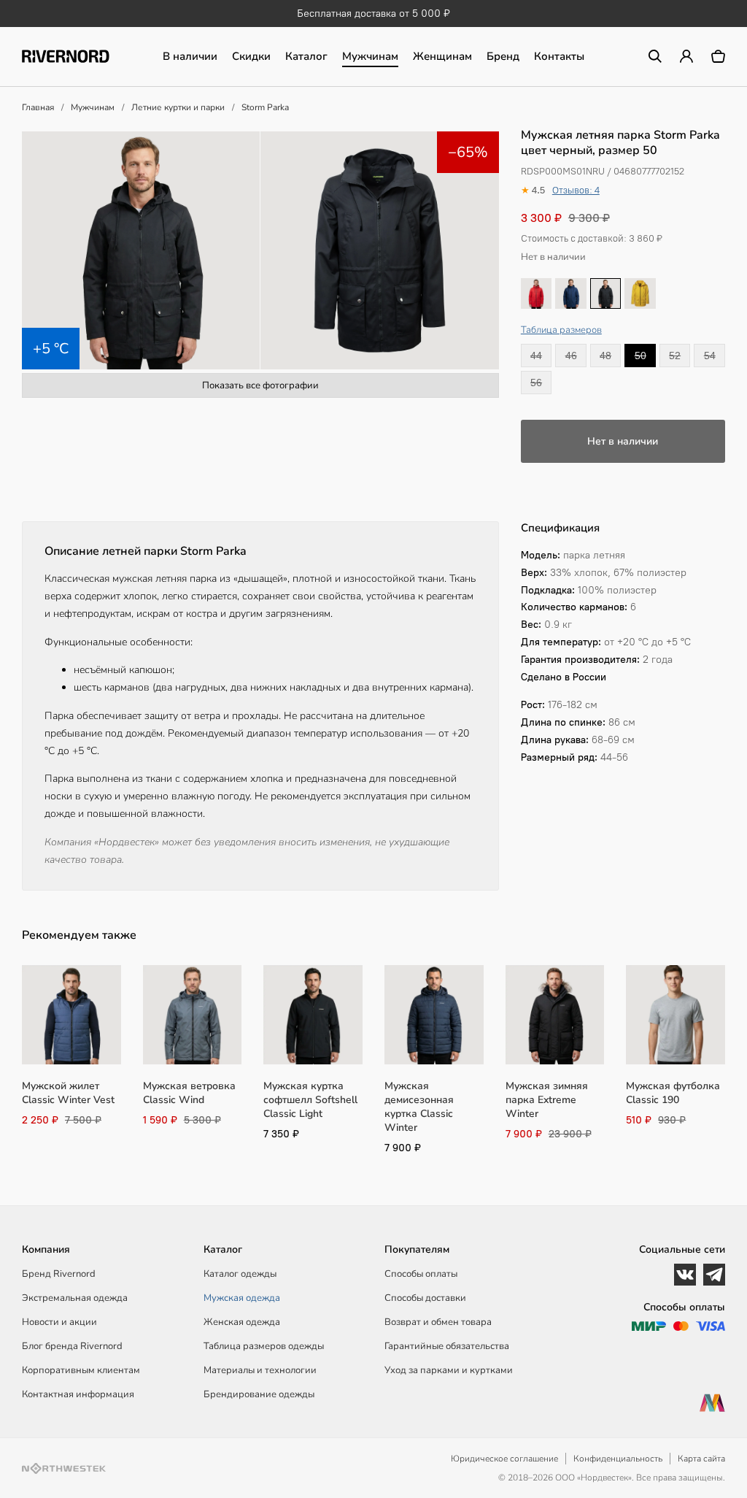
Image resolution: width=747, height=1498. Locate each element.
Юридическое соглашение (504, 1458)
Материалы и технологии (260, 1370)
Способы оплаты (420, 1273)
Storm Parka (265, 107)
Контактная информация (78, 1394)
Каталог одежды (240, 1273)
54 (710, 355)
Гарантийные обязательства (446, 1346)
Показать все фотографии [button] (260, 385)
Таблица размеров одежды (264, 1346)
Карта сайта (701, 1458)
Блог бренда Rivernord (72, 1346)
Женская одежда (242, 1322)
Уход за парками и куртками (448, 1370)
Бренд (503, 56)
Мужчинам (370, 56)
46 (571, 355)
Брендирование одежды (259, 1394)
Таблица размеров (561, 330)
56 (536, 382)
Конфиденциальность (617, 1458)
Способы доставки (425, 1298)
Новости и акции (59, 1322)
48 (605, 355)
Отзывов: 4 (576, 190)
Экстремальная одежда (75, 1298)
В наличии (190, 56)
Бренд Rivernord (59, 1273)
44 (536, 355)
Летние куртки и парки (178, 107)
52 (675, 355)
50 (640, 355)
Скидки (251, 56)
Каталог (306, 56)
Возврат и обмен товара (438, 1322)
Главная (38, 107)
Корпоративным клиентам (81, 1370)
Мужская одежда (242, 1298)
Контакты (559, 56)
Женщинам (442, 56)
